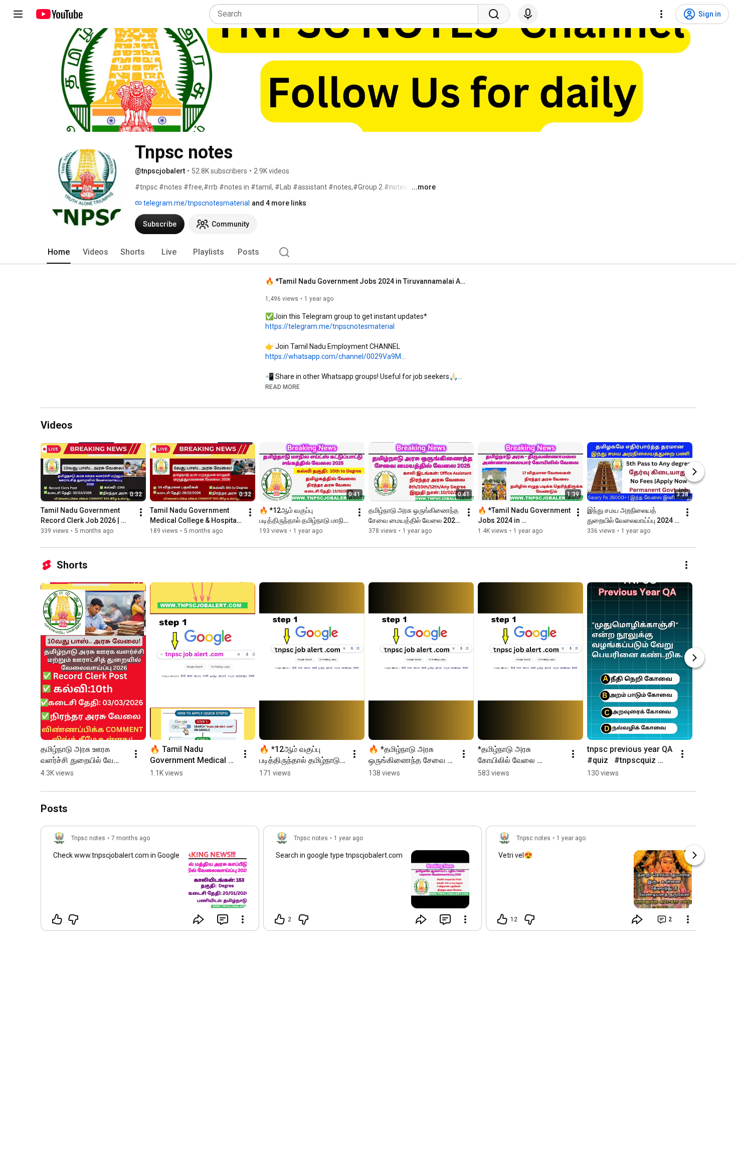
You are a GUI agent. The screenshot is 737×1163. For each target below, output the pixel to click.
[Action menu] (243, 919)
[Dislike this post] (73, 919)
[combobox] (347, 14)
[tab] (59, 252)
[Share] (199, 919)
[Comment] (223, 919)
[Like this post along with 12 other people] (502, 919)
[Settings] (661, 14)
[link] (150, 881)
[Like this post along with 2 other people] (280, 919)
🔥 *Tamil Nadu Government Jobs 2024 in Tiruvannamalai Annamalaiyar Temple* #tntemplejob (365, 281)
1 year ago (348, 838)
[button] (282, 386)
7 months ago (130, 838)
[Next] (694, 472)
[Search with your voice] (528, 14)
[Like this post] (57, 919)
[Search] (494, 14)
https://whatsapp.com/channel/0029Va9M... (335, 356)
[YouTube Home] (59, 14)
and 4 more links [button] (279, 203)
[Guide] (18, 14)
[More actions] (141, 512)
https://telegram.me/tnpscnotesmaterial (330, 326)
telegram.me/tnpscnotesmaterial (196, 203)
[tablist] (368, 252)
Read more (282, 387)
